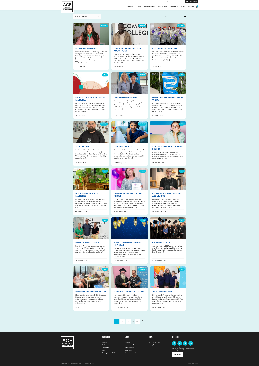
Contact (191, 7)
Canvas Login (193, 1)
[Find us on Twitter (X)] (179, 343)
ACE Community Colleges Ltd (69, 363)
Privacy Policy (152, 345)
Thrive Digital (194, 363)
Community (174, 7)
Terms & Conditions (154, 342)
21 (137, 321)
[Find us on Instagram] (185, 343)
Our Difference (149, 7)
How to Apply (162, 7)
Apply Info (105, 345)
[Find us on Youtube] (190, 343)
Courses (130, 7)
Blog (183, 7)
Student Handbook (130, 353)
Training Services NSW (108, 353)
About (139, 7)
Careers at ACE (129, 345)
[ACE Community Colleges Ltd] (67, 6)
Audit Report (128, 350)
